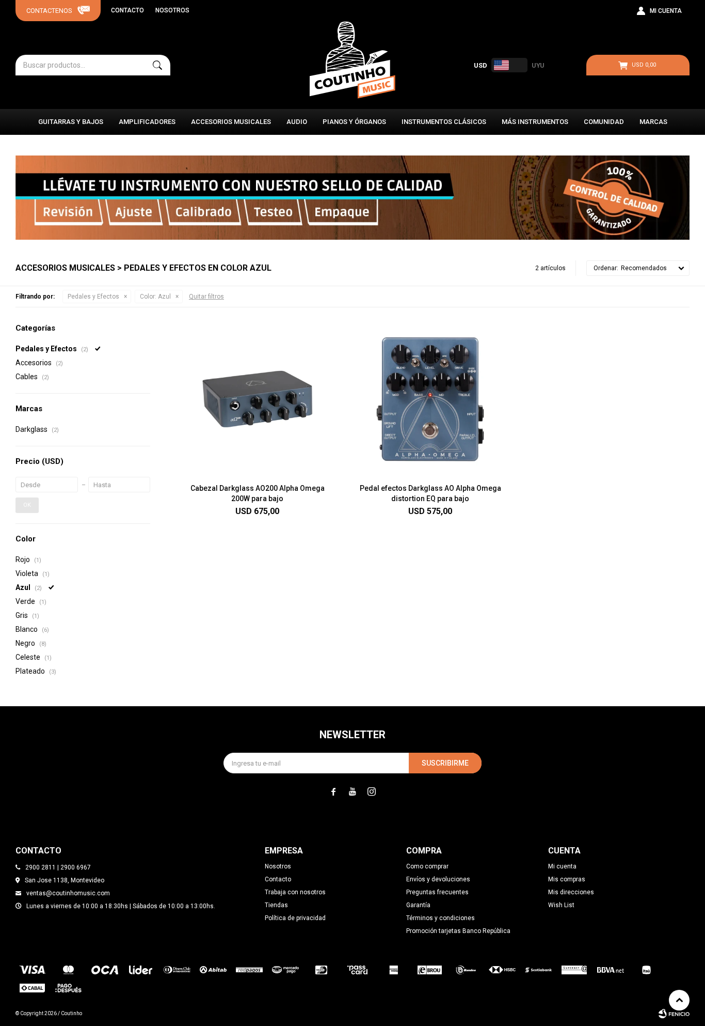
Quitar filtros (206, 296)
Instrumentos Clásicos (444, 122)
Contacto (127, 10)
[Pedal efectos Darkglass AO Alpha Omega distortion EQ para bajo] (430, 399)
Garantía (418, 905)
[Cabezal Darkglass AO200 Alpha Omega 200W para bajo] (257, 399)
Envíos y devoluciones (438, 879)
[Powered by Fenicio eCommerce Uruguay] (674, 1013)
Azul (155, 296)
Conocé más (352, 198)
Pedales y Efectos (93, 296)
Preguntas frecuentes (437, 892)
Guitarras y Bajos (70, 122)
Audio (296, 122)
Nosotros (172, 10)
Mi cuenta (562, 866)
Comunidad (604, 122)
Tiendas (276, 905)
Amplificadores (147, 122)
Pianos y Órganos (354, 122)
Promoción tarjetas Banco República (458, 931)
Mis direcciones (571, 892)
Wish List (561, 905)
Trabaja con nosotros (295, 892)
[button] (157, 65)
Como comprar (427, 866)
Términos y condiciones (440, 918)
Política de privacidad (295, 918)
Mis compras (566, 879)
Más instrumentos (535, 122)
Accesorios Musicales (231, 122)
